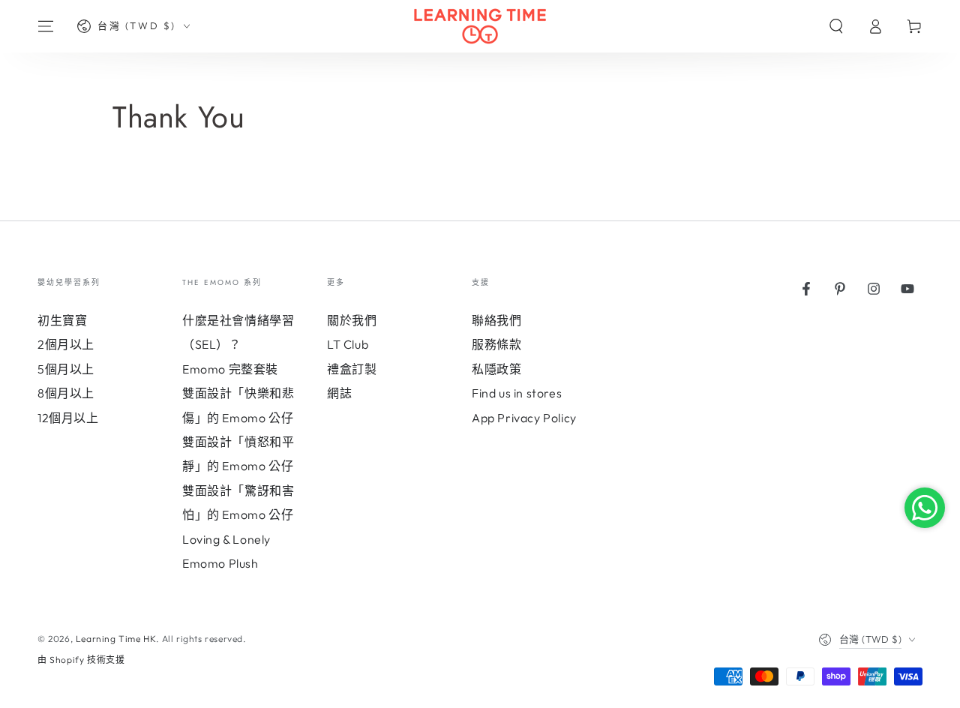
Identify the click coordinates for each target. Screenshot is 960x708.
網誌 (339, 393)
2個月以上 (66, 344)
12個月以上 (68, 417)
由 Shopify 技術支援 (81, 659)
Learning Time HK (116, 638)
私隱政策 (496, 369)
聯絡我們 (496, 320)
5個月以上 (66, 369)
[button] (836, 26)
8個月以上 (66, 393)
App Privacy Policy (524, 417)
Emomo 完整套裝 (230, 369)
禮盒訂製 (351, 369)
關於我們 (351, 320)
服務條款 (496, 344)
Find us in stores (517, 393)
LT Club (347, 344)
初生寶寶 (62, 320)
